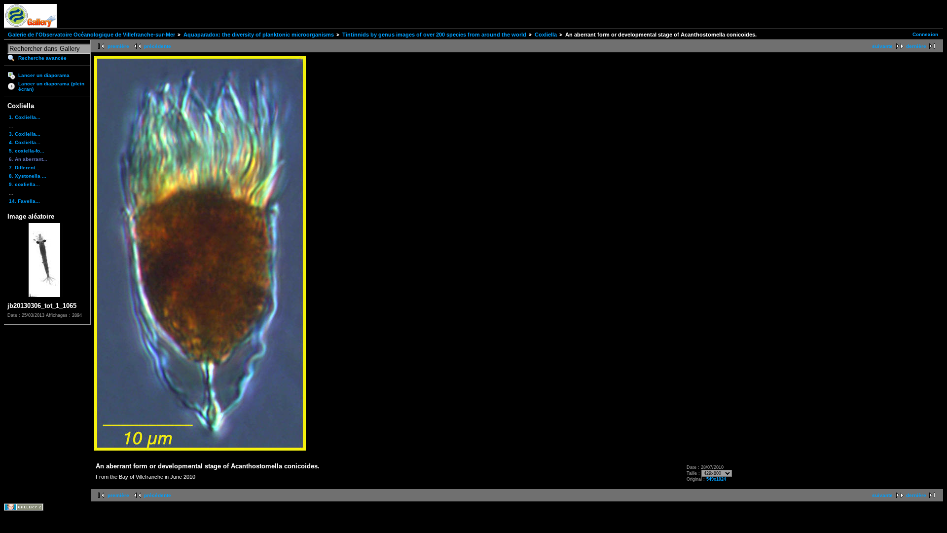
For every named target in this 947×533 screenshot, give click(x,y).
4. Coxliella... (24, 142)
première (118, 46)
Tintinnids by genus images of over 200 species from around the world (434, 35)
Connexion (925, 34)
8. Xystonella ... (27, 176)
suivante (882, 46)
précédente (157, 46)
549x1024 (716, 479)
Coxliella (546, 35)
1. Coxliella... (24, 117)
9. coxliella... (24, 184)
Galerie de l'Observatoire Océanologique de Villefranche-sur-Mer (91, 35)
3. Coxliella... (24, 134)
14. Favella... (24, 201)
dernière (916, 46)
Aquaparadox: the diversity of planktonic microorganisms (258, 35)
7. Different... (24, 167)
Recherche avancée (42, 58)
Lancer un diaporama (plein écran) (51, 86)
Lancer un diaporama (44, 75)
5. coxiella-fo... (26, 150)
